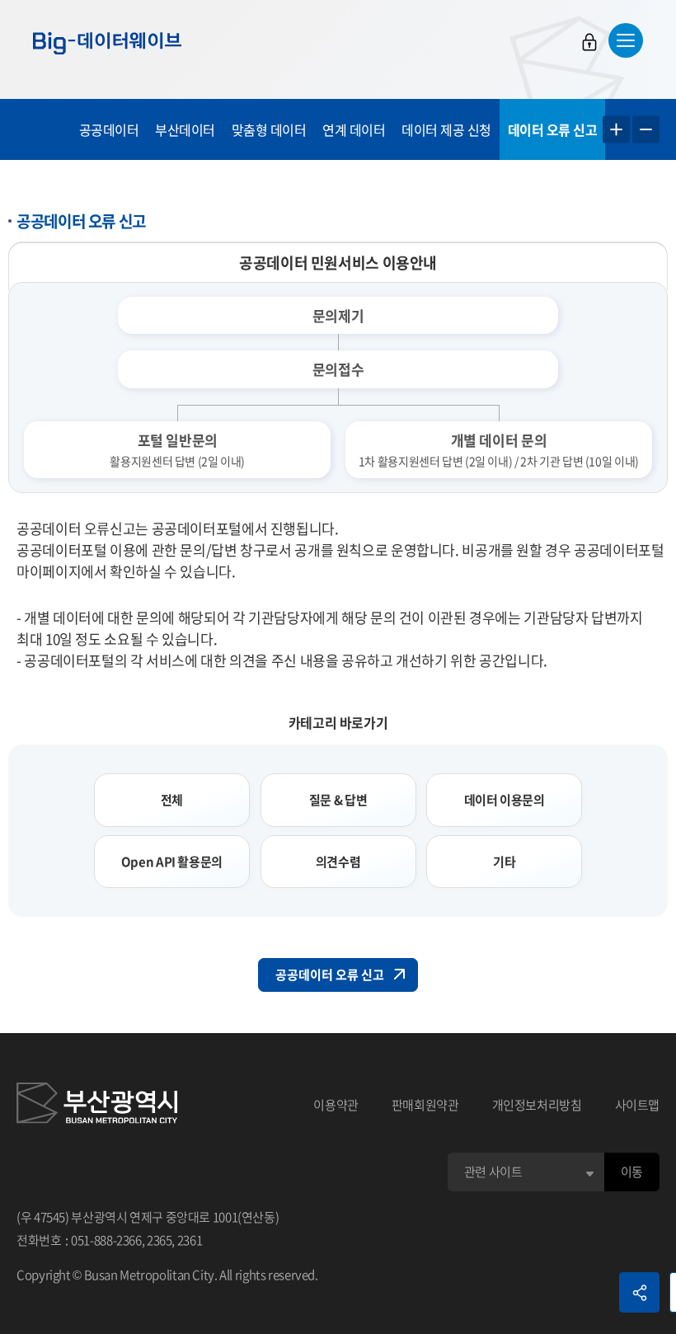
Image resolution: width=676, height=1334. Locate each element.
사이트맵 (637, 1105)
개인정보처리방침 (537, 1105)
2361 (190, 1240)
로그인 (589, 42)
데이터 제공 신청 (446, 129)
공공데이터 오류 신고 (329, 974)
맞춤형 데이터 (269, 129)
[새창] (96, 1106)
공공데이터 (109, 129)
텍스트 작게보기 (646, 129)
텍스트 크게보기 (616, 129)
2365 (159, 1240)
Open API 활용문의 (172, 862)
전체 (172, 800)
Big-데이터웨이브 (107, 42)
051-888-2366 (106, 1240)
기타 (504, 862)
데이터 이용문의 (504, 800)
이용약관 (336, 1105)
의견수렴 (338, 862)
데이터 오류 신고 (553, 129)
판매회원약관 (425, 1105)
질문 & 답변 (338, 800)
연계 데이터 (353, 129)
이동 (632, 1172)
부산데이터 (185, 129)
